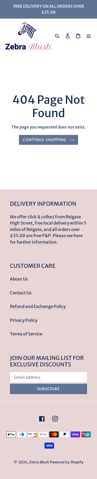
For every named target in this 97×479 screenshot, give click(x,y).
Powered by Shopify (66, 462)
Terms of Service (26, 334)
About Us (19, 279)
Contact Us (21, 293)
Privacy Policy (23, 320)
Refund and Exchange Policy (38, 306)
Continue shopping (44, 139)
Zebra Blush (39, 462)
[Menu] (88, 36)
